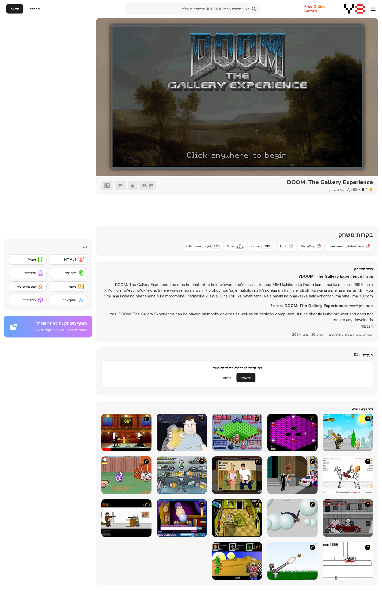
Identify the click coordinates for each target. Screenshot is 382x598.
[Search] (254, 9)
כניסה (227, 377)
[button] (367, 326)
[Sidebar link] (373, 9)
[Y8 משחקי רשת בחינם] (354, 9)
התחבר (35, 9)
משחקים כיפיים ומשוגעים (345, 334)
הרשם (14, 9)
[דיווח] (120, 185)
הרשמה (246, 377)
